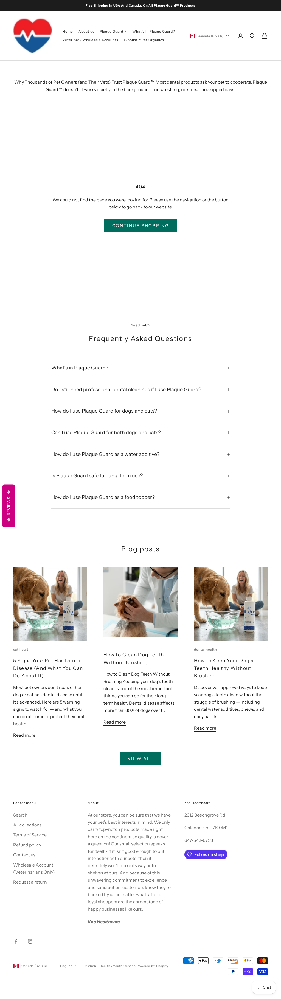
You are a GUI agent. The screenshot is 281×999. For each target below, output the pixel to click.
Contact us (24, 854)
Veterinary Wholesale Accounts (90, 40)
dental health (205, 649)
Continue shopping (140, 225)
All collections (27, 825)
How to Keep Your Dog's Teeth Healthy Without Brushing (223, 667)
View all (141, 758)
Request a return (30, 882)
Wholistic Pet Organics (144, 40)
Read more (24, 735)
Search (20, 815)
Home (68, 31)
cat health (22, 649)
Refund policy (27, 845)
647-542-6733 (198, 840)
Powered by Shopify (153, 966)
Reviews (8, 506)
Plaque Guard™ (113, 31)
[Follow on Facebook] (16, 941)
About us (86, 31)
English (66, 966)
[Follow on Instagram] (30, 941)
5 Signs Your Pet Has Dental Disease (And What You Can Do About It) (48, 667)
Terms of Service (30, 834)
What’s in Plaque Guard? (153, 31)
